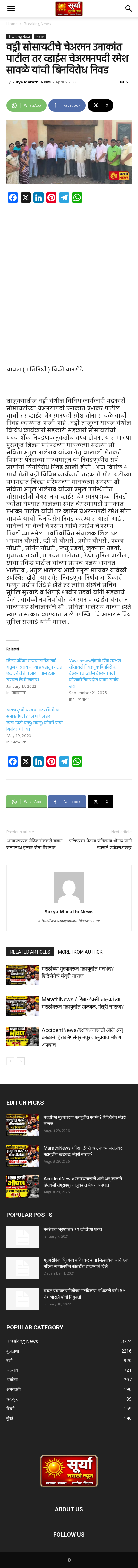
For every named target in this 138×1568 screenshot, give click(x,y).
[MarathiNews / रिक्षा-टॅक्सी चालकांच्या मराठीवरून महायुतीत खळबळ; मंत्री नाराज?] (22, 1006)
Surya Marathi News (31, 81)
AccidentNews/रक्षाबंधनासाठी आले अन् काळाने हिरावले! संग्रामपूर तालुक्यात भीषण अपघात (82, 1037)
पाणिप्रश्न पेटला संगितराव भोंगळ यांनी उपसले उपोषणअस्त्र (100, 844)
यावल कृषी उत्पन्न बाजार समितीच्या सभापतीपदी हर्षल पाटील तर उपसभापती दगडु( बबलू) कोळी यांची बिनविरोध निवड (34, 720)
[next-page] (21, 1061)
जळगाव (40, 36)
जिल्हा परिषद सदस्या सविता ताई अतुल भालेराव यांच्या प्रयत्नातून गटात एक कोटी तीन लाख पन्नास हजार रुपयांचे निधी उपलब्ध (34, 670)
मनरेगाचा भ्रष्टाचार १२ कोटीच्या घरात (73, 1229)
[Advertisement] (69, 279)
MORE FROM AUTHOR (80, 952)
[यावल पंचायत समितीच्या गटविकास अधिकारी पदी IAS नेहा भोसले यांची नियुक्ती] (22, 1299)
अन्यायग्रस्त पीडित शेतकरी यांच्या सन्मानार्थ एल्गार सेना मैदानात (34, 844)
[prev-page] (10, 1061)
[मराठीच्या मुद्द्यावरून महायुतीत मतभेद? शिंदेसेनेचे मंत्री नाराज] (22, 975)
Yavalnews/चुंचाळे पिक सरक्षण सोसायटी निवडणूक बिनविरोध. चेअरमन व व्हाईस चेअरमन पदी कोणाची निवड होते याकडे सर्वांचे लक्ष (95, 673)
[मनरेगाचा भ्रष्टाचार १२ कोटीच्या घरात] (22, 1237)
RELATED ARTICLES (30, 952)
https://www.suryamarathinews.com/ (69, 920)
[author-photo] (69, 902)
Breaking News (37, 24)
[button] (11, 8)
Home (12, 24)
